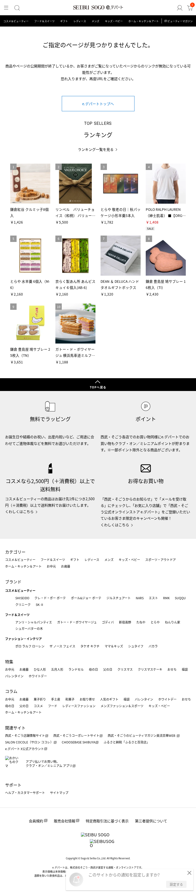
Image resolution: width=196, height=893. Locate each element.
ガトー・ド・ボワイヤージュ (77, 622)
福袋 (185, 669)
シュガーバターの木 (29, 628)
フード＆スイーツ (44, 21)
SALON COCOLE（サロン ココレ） (29, 742)
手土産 (55, 699)
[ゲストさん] (180, 8)
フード (52, 706)
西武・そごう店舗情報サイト (25, 735)
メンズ (95, 21)
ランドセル (76, 669)
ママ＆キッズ (114, 646)
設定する (176, 884)
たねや (140, 622)
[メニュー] (6, 8)
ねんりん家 (172, 622)
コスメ (38, 706)
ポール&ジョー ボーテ (86, 598)
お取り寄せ (87, 699)
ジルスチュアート (118, 598)
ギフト (64, 21)
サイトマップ (59, 792)
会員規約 (36, 820)
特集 (9, 661)
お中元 (51, 566)
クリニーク (23, 604)
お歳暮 (65, 566)
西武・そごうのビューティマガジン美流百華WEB (142, 735)
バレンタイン (14, 676)
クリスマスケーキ (150, 669)
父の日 (107, 669)
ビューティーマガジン (180, 21)
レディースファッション (78, 706)
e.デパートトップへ (98, 103)
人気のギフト (109, 699)
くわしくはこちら (19, 511)
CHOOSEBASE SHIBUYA (78, 742)
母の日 (93, 669)
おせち (172, 669)
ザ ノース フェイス (62, 646)
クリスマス (125, 669)
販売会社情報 (64, 820)
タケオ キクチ (90, 646)
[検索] (17, 8)
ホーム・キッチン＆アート (143, 21)
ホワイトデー (38, 676)
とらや (155, 622)
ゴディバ (108, 622)
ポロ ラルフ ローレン (29, 646)
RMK (166, 598)
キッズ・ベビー (114, 21)
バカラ (153, 646)
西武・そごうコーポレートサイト (76, 735)
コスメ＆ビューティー (16, 21)
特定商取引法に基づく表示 (107, 820)
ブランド (13, 582)
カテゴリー (15, 552)
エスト (153, 598)
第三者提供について (151, 820)
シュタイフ (135, 646)
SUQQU (180, 598)
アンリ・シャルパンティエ (33, 622)
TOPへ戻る (98, 387)
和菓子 (70, 699)
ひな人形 (40, 669)
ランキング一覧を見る (96, 149)
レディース (80, 21)
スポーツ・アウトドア (160, 559)
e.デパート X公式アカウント (24, 749)
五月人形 (57, 669)
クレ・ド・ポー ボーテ (50, 598)
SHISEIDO (22, 598)
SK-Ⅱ (40, 604)
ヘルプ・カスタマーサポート (25, 792)
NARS (140, 598)
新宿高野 (125, 622)
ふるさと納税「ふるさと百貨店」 (127, 742)
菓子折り (40, 699)
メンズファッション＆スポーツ (122, 706)
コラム (11, 691)
